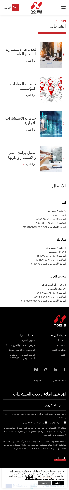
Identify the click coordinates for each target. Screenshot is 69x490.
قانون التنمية (28, 340)
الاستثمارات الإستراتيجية (22, 349)
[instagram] (46, 370)
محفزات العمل (58, 349)
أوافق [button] (57, 483)
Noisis (36, 8)
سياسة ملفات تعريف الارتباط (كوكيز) (39, 479)
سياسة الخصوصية (40, 380)
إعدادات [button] (29, 476)
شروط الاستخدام (59, 380)
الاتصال (62, 354)
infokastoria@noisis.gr (33, 300)
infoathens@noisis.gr (34, 226)
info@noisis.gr (38, 263)
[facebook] (64, 370)
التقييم (15, 7)
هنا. (13, 448)
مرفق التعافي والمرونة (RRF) (20, 345)
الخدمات (61, 345)
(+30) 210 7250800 (47, 218)
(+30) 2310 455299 (47, 255)
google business (36, 369)
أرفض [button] (44, 483)
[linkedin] (55, 370)
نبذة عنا (62, 340)
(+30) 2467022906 (47, 292)
